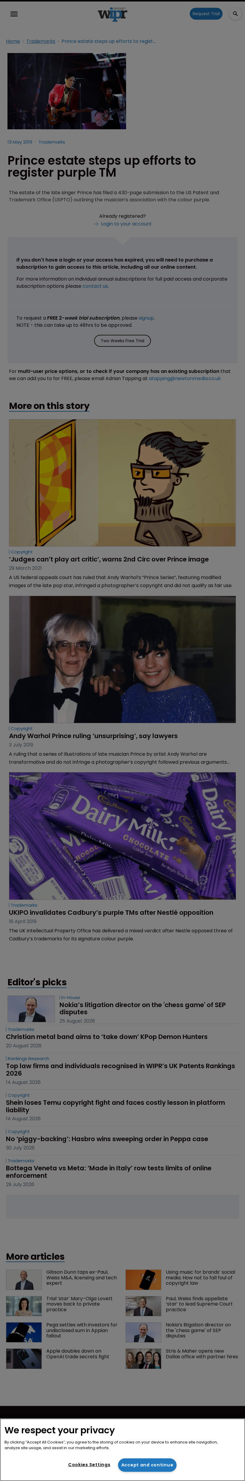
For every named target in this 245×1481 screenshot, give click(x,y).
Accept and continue (147, 1465)
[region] (122, 1449)
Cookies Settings (89, 1465)
